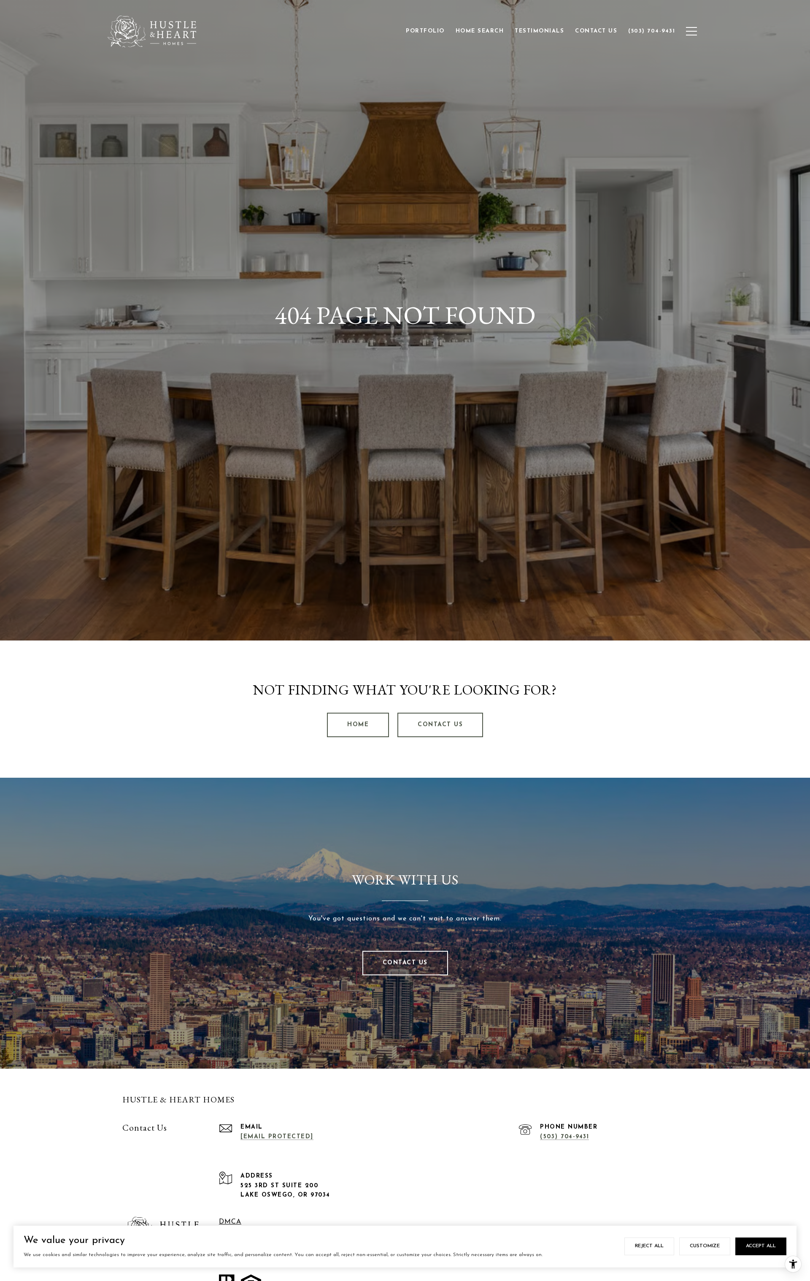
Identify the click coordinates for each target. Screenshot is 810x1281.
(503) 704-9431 (564, 1137)
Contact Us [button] (440, 725)
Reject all (649, 1245)
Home (358, 725)
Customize (705, 1245)
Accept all (761, 1245)
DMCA (230, 1222)
